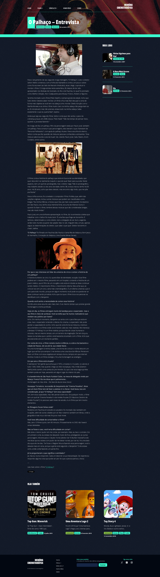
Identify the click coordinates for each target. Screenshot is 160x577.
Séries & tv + (53, 8)
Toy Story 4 (110, 521)
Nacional (55, 27)
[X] (122, 562)
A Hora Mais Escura (121, 71)
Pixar (121, 533)
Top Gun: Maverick (38, 521)
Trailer (40, 533)
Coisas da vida (118, 59)
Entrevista (40, 27)
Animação (69, 533)
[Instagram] (132, 562)
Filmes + (40, 8)
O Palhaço (50, 467)
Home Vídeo (67, 8)
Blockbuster (32, 533)
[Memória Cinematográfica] (125, 7)
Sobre (79, 8)
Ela (114, 88)
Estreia (48, 27)
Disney (115, 533)
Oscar (122, 74)
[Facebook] (127, 562)
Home (29, 8)
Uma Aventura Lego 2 (77, 521)
